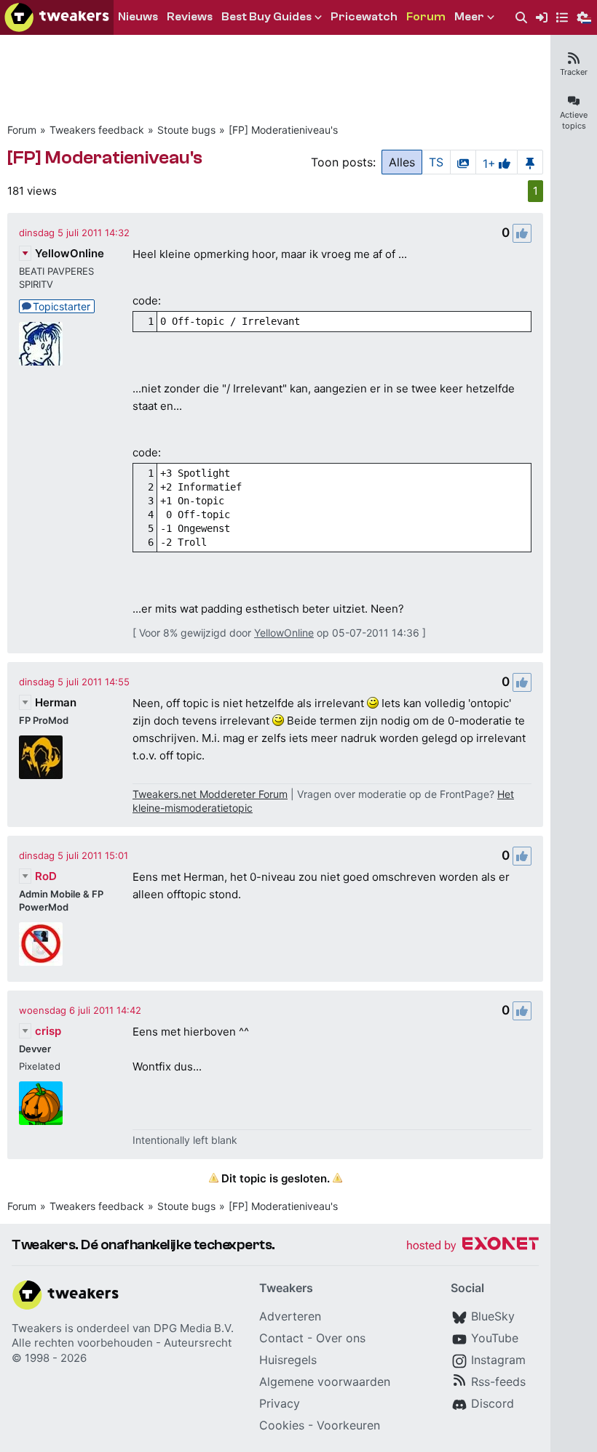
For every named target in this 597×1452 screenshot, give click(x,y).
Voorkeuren (348, 1425)
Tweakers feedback (97, 130)
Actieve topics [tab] (574, 120)
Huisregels (288, 1359)
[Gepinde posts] (530, 162)
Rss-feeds (498, 1381)
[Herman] (41, 757)
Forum (21, 130)
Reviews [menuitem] (190, 16)
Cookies (281, 1425)
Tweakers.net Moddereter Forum (210, 794)
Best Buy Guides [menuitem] (266, 16)
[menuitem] (521, 18)
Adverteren (290, 1316)
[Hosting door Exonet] (472, 1246)
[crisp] (41, 1103)
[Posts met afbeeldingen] (463, 162)
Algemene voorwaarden (324, 1381)
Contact (281, 1338)
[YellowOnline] (41, 344)
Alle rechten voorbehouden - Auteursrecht (122, 1343)
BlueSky (493, 1316)
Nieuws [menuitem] (138, 16)
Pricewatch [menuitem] (364, 16)
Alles (402, 162)
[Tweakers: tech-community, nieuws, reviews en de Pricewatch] (57, 17)
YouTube (494, 1338)
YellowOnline (69, 253)
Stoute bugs (186, 130)
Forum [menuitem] (426, 16)
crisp (48, 1031)
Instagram (498, 1359)
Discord (492, 1403)
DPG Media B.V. (194, 1328)
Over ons (340, 1338)
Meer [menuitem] (469, 16)
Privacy (279, 1403)
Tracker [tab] (574, 72)
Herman (55, 702)
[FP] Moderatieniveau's (283, 130)
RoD (46, 876)
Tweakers (37, 1328)
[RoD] (41, 944)
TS (436, 162)
